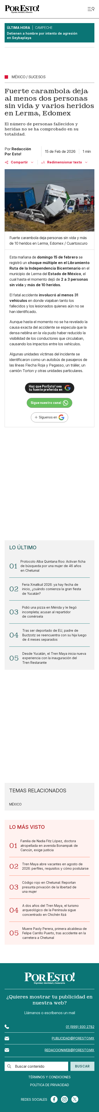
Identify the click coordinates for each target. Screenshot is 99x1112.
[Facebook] (54, 1099)
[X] (74, 1099)
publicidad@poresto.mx (73, 1038)
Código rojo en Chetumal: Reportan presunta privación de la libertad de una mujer (49, 887)
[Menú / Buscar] (90, 9)
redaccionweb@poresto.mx (69, 1050)
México (15, 804)
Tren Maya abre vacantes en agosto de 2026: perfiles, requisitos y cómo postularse (55, 866)
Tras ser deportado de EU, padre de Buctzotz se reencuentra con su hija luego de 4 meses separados (54, 634)
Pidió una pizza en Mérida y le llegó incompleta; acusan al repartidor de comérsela (49, 611)
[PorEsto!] (22, 9)
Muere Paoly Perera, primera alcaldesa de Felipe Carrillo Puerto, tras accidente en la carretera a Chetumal (54, 933)
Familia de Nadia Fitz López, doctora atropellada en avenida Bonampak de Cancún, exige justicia (49, 845)
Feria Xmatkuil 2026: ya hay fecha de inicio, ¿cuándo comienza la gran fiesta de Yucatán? (51, 589)
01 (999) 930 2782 (80, 1027)
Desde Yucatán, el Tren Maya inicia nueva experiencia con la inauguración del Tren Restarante (54, 658)
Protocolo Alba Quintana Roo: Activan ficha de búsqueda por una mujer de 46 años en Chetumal (52, 565)
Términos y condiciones (49, 1077)
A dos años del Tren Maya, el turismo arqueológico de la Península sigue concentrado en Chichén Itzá (50, 910)
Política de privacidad (49, 1085)
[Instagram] (64, 1099)
